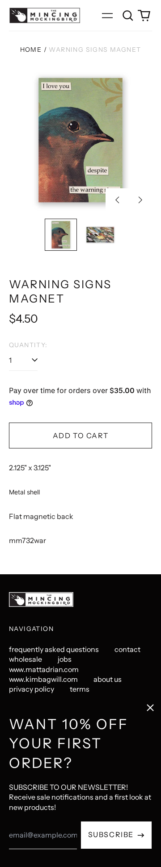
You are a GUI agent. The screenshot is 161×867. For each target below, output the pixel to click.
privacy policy (31, 688)
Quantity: (28, 345)
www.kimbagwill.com (43, 679)
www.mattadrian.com (44, 669)
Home (31, 50)
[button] (128, 16)
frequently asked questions (54, 649)
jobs (65, 659)
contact (127, 649)
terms (79, 688)
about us (107, 679)
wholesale (25, 659)
